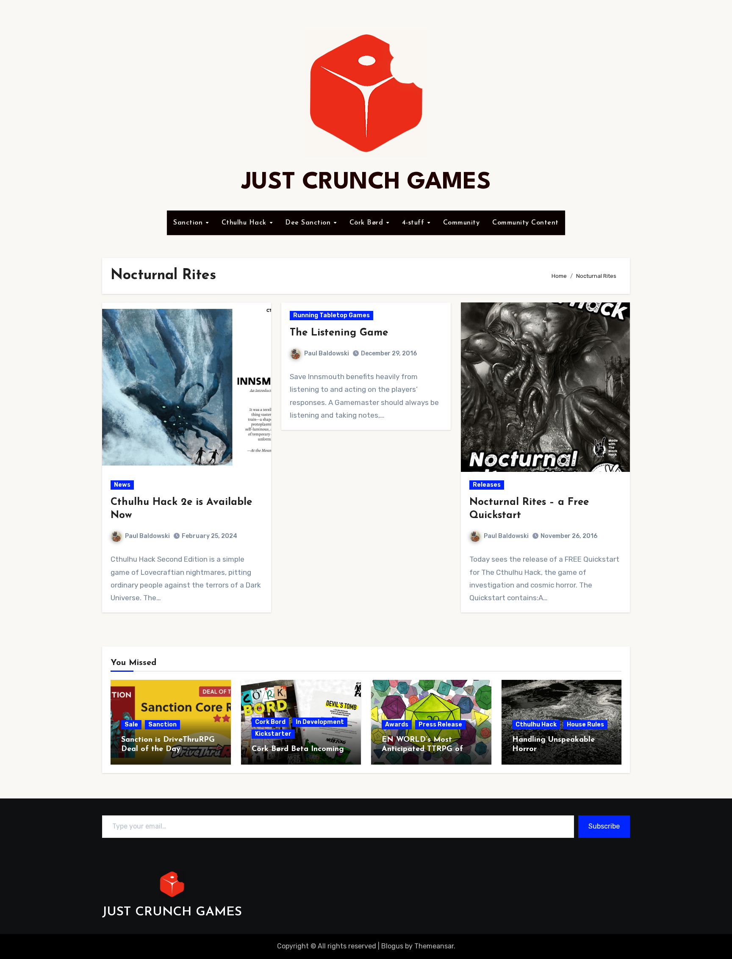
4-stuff (414, 222)
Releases (487, 484)
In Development (320, 722)
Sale (131, 724)
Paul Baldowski (147, 536)
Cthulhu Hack (245, 222)
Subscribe (604, 826)
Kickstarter (273, 733)
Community (461, 222)
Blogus (392, 946)
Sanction (189, 222)
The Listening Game (339, 333)
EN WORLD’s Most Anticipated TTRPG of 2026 (422, 749)
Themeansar (434, 946)
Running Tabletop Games (331, 315)
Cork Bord (270, 722)
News (122, 484)
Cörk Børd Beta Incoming (298, 749)
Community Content (525, 222)
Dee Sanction (309, 222)
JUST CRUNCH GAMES (366, 182)
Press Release (440, 724)
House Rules (585, 724)
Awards (396, 724)
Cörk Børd (367, 222)
